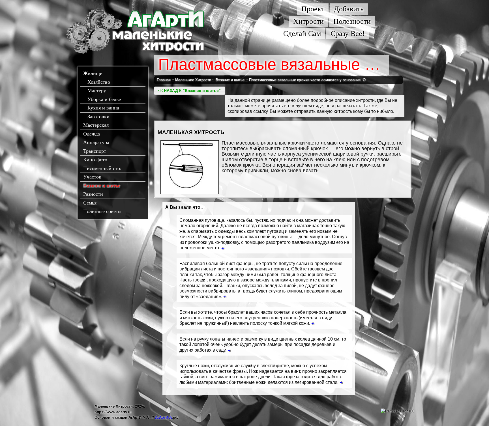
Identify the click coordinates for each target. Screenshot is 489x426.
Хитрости (308, 21)
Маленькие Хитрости (193, 80)
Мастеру (96, 90)
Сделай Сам (302, 33)
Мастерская (96, 125)
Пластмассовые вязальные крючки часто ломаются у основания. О (307, 80)
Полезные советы (102, 211)
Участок (92, 177)
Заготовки (98, 116)
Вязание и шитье (101, 185)
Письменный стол (103, 168)
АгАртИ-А (163, 417)
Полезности (352, 21)
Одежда (91, 134)
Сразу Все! (348, 33)
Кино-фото (95, 159)
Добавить (349, 9)
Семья (89, 203)
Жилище (92, 73)
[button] (189, 91)
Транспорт (94, 151)
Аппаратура (96, 142)
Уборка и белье (104, 99)
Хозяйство (98, 82)
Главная (164, 80)
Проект (312, 9)
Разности (93, 194)
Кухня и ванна (103, 108)
